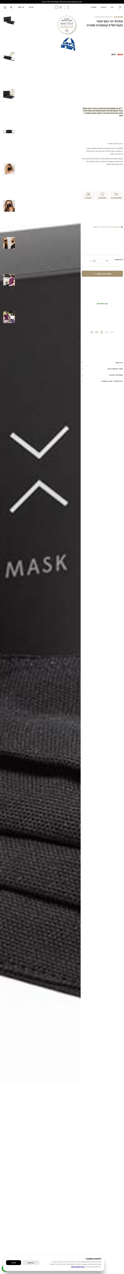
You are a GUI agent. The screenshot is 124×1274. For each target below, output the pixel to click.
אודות (31, 7)
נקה (94, 261)
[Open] (120, 7)
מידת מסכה (119, 259)
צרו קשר (21, 7)
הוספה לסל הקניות (104, 274)
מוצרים (93, 7)
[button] (5, 7)
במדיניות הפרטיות (77, 1267)
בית (112, 7)
